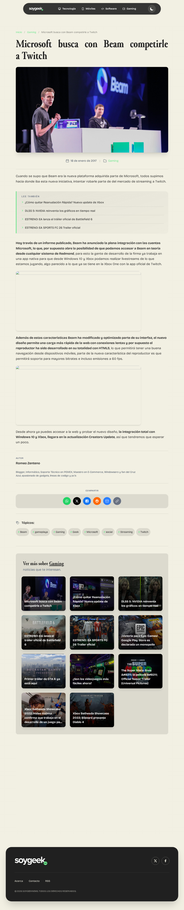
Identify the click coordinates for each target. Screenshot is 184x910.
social (108, 532)
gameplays (40, 532)
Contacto (34, 881)
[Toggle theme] (152, 9)
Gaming (31, 32)
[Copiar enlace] (117, 501)
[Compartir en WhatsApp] (67, 501)
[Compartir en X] (77, 501)
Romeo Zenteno (28, 463)
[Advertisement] (92, 784)
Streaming (125, 532)
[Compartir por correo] (107, 501)
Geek (74, 532)
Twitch (143, 532)
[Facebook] (165, 861)
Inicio (19, 32)
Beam (22, 532)
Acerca (19, 881)
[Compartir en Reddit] (97, 501)
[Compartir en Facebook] (87, 501)
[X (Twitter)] (155, 861)
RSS (47, 881)
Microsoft (91, 532)
